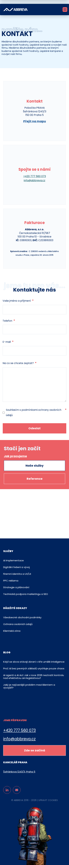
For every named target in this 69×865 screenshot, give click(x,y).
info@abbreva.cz (19, 739)
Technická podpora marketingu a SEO (25, 594)
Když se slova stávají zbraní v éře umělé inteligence (34, 661)
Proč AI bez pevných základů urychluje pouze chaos (33, 668)
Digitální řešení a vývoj (16, 567)
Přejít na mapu (34, 121)
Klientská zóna (11, 630)
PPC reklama (10, 580)
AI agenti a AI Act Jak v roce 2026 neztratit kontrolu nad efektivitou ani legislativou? (33, 677)
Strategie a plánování (16, 587)
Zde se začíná (34, 750)
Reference (35, 479)
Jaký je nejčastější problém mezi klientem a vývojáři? (29, 686)
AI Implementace (13, 560)
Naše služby (34, 466)
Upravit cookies (48, 800)
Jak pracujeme (15, 456)
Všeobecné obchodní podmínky (22, 617)
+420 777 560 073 (19, 730)
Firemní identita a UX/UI (17, 574)
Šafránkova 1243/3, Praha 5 (19, 771)
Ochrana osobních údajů (18, 624)
